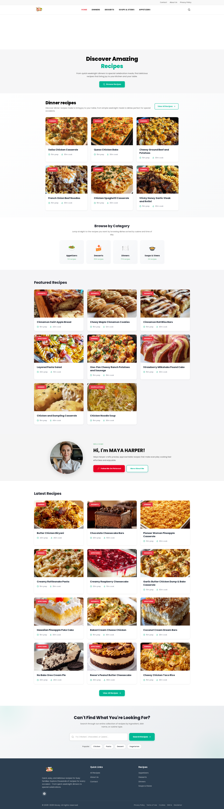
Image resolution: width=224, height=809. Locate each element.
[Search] (189, 9)
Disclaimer (178, 805)
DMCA (169, 805)
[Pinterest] (44, 793)
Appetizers (143, 772)
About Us (173, 2)
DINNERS (96, 9)
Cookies (162, 805)
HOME (84, 9)
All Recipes (95, 772)
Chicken (96, 746)
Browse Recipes (113, 84)
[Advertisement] (112, 32)
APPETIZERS (144, 9)
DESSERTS (109, 9)
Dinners (141, 781)
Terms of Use (152, 805)
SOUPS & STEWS (127, 9)
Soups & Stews (145, 786)
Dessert (120, 746)
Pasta (108, 746)
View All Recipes (165, 106)
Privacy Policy (185, 2)
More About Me (137, 468)
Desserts (142, 777)
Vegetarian (134, 746)
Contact (163, 2)
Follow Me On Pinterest (109, 468)
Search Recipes (140, 736)
